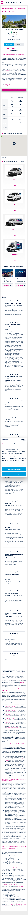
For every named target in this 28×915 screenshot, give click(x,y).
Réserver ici (9, 44)
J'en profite (7, 285)
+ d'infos (14, 185)
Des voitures (7, 83)
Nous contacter (14, 50)
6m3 (14, 204)
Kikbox (7, 70)
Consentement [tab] (5, 443)
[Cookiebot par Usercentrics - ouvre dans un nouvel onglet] (20, 440)
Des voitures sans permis (10, 85)
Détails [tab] (13, 443)
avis (19, 34)
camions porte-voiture (10, 733)
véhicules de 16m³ (10, 718)
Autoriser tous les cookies (14, 469)
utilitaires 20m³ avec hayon (12, 727)
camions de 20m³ (10, 722)
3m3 (14, 179)
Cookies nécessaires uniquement (14, 474)
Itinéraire (19, 44)
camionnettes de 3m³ (10, 706)
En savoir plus (19, 285)
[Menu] (2, 2)
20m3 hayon (14, 254)
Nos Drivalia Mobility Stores (14, 89)
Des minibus (7, 84)
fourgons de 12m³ (10, 714)
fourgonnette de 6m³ (10, 710)
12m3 (14, 229)
